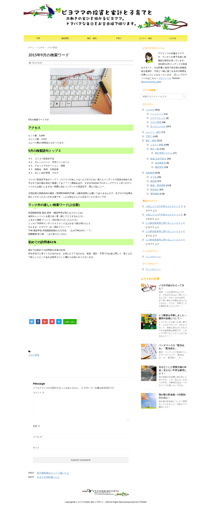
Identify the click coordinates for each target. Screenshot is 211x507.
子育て (119, 38)
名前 (36, 426)
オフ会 (153, 177)
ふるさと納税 (156, 144)
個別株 (153, 181)
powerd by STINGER (137, 502)
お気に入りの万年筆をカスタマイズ (163, 206)
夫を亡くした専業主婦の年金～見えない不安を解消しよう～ (173, 370)
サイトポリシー (153, 269)
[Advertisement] (54, 283)
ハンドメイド (156, 114)
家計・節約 (92, 38)
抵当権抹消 (160, 163)
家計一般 (154, 148)
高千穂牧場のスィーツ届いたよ (53, 472)
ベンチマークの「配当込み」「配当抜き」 (171, 347)
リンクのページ (153, 256)
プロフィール (164, 78)
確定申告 (159, 167)
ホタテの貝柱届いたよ (48, 477)
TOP (38, 38)
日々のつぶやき (157, 126)
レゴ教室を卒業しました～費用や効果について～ (173, 317)
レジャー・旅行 (145, 38)
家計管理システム (163, 153)
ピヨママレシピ (157, 118)
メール (37, 436)
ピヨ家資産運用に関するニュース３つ (164, 223)
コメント (38, 392)
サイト (36, 447)
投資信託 (154, 189)
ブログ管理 (33, 355)
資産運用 (65, 38)
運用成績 (154, 193)
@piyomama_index (151, 81)
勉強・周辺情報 (157, 185)
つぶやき (172, 38)
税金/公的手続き (158, 158)
